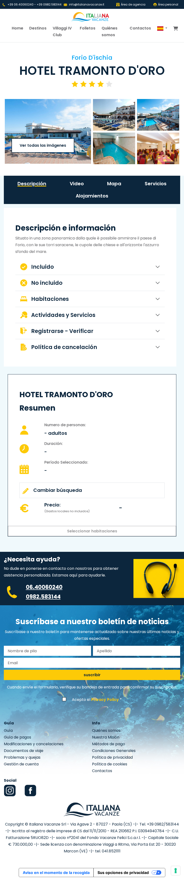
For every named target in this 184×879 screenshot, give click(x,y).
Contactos (140, 28)
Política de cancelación (64, 347)
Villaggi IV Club (62, 31)
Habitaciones (50, 299)
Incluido (42, 267)
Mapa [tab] (114, 183)
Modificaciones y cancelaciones (33, 744)
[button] (162, 28)
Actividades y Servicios (63, 315)
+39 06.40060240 (20, 4)
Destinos (37, 28)
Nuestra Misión (105, 737)
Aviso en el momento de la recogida (56, 872)
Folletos (87, 28)
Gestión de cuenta (21, 764)
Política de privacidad (112, 757)
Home (17, 28)
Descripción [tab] (31, 183)
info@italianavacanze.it (86, 4)
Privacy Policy (105, 699)
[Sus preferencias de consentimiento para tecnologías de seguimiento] (175, 870)
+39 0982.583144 (49, 4)
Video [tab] (77, 183)
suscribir (92, 675)
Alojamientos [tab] (92, 195)
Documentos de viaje (23, 750)
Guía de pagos (17, 737)
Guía (8, 730)
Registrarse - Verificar (62, 331)
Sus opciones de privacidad (123, 872)
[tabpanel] (90, 289)
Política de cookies (109, 764)
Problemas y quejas (22, 757)
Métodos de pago (108, 744)
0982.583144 (43, 596)
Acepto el (95, 699)
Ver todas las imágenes (43, 145)
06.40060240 (44, 587)
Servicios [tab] (156, 183)
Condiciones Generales (114, 750)
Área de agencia (133, 4)
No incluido (47, 283)
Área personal (168, 4)
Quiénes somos (109, 31)
